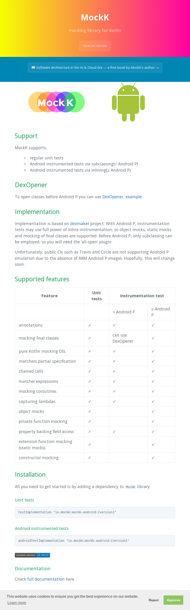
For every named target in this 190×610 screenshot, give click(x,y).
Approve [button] (173, 600)
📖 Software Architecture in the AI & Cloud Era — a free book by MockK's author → (95, 67)
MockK (95, 17)
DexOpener (112, 196)
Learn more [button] (16, 603)
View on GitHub (95, 45)
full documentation (46, 579)
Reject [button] (154, 600)
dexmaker (79, 223)
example (134, 196)
